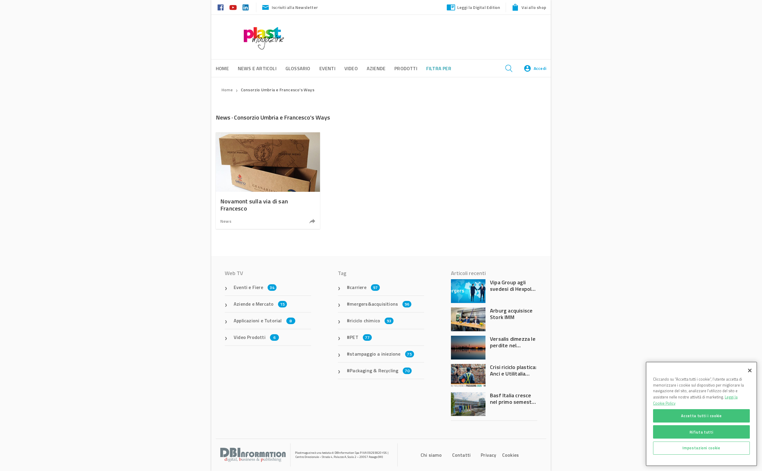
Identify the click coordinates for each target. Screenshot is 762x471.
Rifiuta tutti (701, 432)
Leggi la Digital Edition (478, 7)
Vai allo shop (533, 7)
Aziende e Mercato (259, 303)
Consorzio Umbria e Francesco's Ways (277, 90)
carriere (364, 287)
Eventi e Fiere (254, 287)
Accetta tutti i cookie (701, 416)
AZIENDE (376, 68)
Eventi (327, 68)
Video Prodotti (255, 337)
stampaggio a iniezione (381, 353)
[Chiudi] (749, 370)
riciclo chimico (370, 320)
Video (351, 68)
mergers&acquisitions (379, 303)
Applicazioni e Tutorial (263, 320)
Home (227, 90)
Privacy (488, 455)
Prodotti (405, 68)
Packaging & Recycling (380, 370)
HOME (222, 68)
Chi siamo (431, 455)
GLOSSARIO (297, 68)
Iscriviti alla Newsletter (295, 7)
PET (360, 337)
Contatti (461, 455)
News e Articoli (257, 68)
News (225, 221)
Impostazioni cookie (701, 448)
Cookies (510, 455)
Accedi (540, 68)
